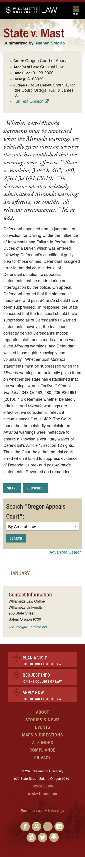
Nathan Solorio (50, 43)
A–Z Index (42, 742)
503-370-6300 (42, 786)
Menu (76, 14)
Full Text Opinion (28, 101)
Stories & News (42, 719)
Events (42, 727)
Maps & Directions (42, 734)
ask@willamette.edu (42, 793)
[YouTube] (31, 837)
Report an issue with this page (42, 810)
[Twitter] (42, 837)
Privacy (42, 757)
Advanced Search (65, 552)
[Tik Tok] (48, 826)
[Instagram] (36, 826)
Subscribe (35, 488)
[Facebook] (25, 826)
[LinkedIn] (59, 826)
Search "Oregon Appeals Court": (35, 511)
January (20, 573)
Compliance (42, 750)
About (42, 712)
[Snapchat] (54, 837)
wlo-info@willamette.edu (28, 626)
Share (12, 488)
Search (16, 538)
